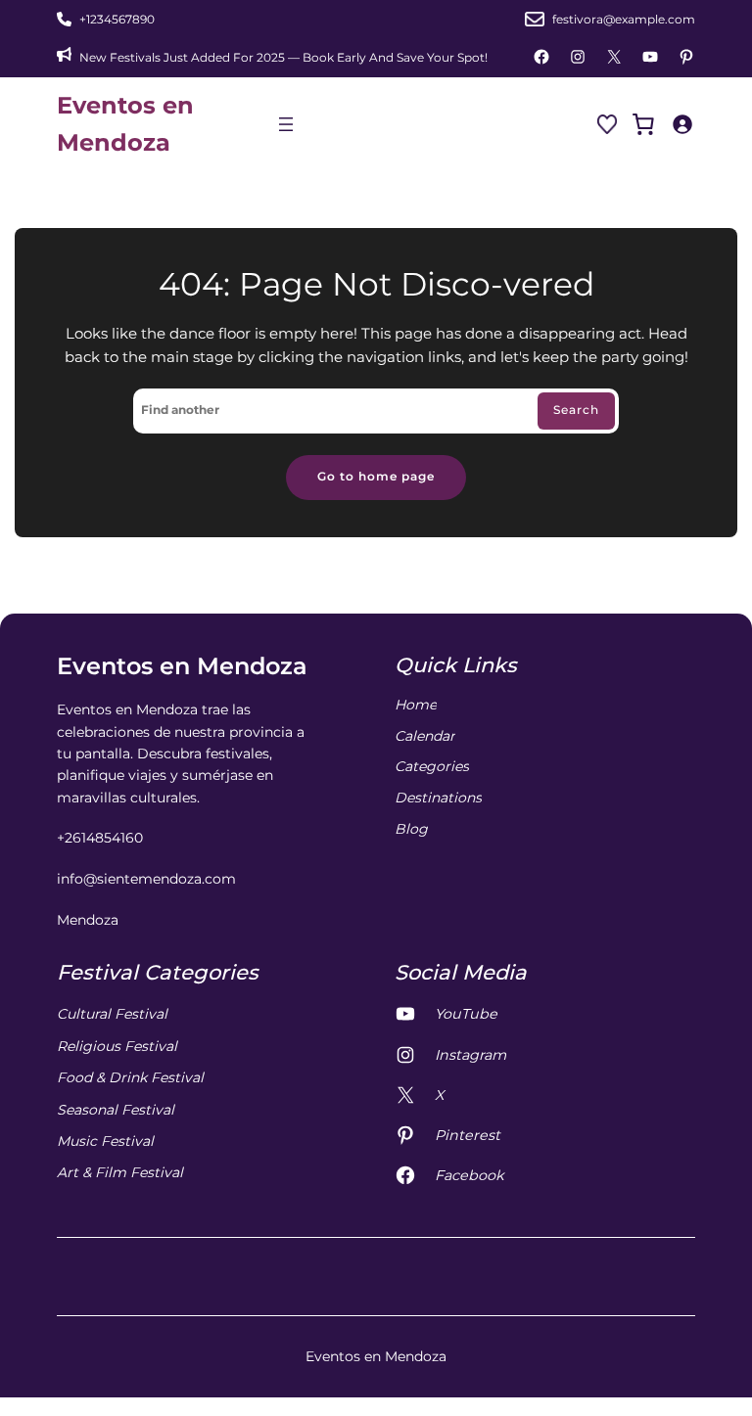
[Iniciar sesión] (682, 124)
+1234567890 (117, 19)
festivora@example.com (623, 19)
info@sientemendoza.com (146, 879)
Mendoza (87, 920)
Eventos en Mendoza (182, 666)
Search (576, 410)
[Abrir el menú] (286, 124)
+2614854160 (100, 837)
